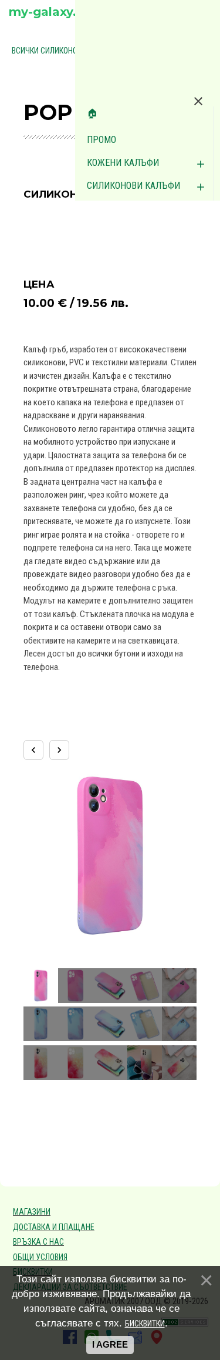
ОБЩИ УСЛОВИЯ (40, 1257)
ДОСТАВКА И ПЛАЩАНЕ (53, 1227)
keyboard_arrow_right (59, 750)
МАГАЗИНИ (31, 1211)
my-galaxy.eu (50, 12)
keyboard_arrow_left (33, 750)
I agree (110, 1344)
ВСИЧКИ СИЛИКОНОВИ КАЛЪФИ (65, 50)
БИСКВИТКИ (145, 1323)
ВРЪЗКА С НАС (38, 1241)
